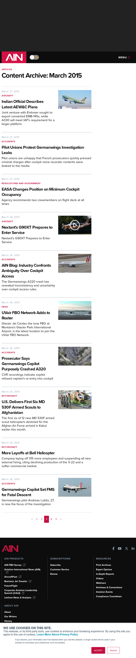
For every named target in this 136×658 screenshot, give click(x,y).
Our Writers (10, 616)
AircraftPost (10, 576)
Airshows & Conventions (109, 587)
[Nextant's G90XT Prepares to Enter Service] (73, 231)
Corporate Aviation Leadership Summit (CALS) (20, 592)
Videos (99, 578)
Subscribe (55, 565)
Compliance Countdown (109, 596)
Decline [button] (113, 650)
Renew (54, 574)
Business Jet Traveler (15, 581)
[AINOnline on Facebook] (113, 549)
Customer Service (59, 569)
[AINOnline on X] (126, 549)
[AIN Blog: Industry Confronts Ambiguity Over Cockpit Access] (73, 273)
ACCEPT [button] (98, 650)
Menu (122, 57)
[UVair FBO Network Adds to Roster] (73, 320)
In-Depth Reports (105, 574)
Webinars (101, 583)
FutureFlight (10, 585)
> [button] (61, 519)
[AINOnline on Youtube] (120, 549)
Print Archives (103, 565)
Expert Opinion (104, 569)
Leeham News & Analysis (17, 597)
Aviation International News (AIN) (22, 569)
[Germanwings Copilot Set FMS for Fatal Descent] (73, 493)
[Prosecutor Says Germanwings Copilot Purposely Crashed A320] (73, 365)
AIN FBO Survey (12, 565)
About (7, 612)
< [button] (32, 519)
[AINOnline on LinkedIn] (133, 549)
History (8, 621)
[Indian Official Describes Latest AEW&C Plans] (73, 109)
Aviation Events (104, 592)
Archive (7, 69)
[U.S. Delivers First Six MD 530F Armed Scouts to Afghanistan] (73, 412)
